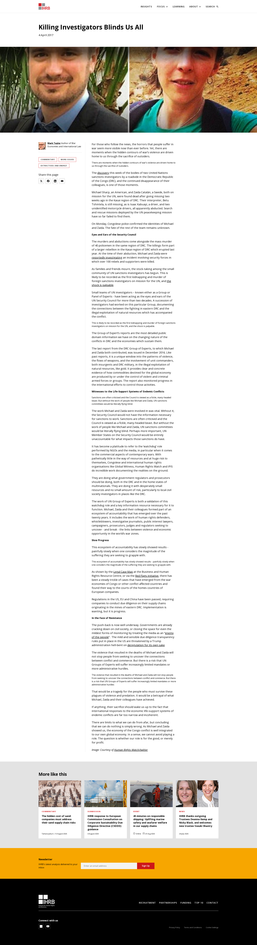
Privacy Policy (174, 927)
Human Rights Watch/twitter (131, 750)
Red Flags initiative (146, 576)
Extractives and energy (54, 165)
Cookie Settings (212, 927)
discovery (103, 173)
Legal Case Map (123, 572)
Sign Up (146, 865)
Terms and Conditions (193, 927)
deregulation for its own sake (146, 645)
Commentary (48, 159)
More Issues (67, 159)
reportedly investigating (107, 257)
